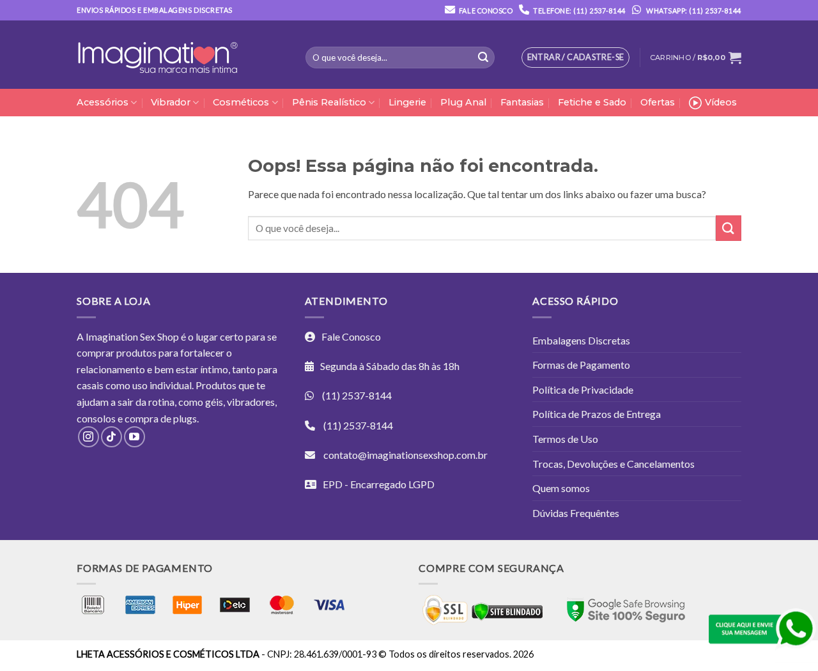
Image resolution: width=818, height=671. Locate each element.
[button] (695, 57)
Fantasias (522, 102)
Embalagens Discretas (581, 340)
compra (141, 418)
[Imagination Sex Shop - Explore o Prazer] (157, 55)
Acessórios (102, 102)
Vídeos (721, 102)
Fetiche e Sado (592, 102)
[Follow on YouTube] (134, 436)
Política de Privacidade (582, 389)
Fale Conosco (486, 10)
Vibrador (170, 102)
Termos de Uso (565, 439)
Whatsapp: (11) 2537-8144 (693, 10)
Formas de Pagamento (581, 365)
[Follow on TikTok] (111, 436)
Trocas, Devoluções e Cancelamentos (613, 464)
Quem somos (561, 488)
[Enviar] (483, 57)
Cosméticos (241, 102)
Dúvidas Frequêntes (575, 513)
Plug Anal (463, 102)
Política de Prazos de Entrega (596, 414)
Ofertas (657, 102)
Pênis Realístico (329, 102)
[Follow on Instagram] (88, 436)
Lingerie (407, 102)
